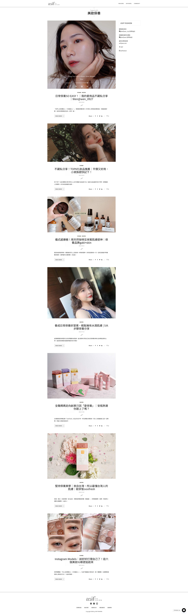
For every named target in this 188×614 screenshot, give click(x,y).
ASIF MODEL (129, 3)
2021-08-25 (81, 175)
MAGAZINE (121, 3)
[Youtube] (97, 603)
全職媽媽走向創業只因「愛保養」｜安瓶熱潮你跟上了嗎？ (81, 407)
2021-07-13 (81, 331)
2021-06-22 (81, 565)
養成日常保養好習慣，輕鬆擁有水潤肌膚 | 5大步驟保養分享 (81, 326)
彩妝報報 (81, 165)
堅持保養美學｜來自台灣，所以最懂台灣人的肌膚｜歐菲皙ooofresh (81, 487)
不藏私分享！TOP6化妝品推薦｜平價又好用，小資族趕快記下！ (81, 170)
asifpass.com (123, 43)
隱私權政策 (102, 607)
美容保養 (84, 92)
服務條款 (110, 607)
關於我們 (86, 607)
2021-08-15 (81, 246)
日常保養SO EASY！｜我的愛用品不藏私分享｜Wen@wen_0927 (81, 97)
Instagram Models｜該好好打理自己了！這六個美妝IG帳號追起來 (81, 560)
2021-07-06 (81, 412)
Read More (59, 116)
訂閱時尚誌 (78, 607)
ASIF (122, 47)
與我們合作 (94, 607)
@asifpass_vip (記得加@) (127, 31)
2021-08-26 (81, 102)
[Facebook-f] (94, 603)
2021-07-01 (81, 492)
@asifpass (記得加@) (126, 37)
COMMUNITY (137, 3)
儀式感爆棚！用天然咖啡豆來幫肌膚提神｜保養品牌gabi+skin (81, 241)
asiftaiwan (123, 51)
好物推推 (79, 92)
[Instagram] (91, 603)
